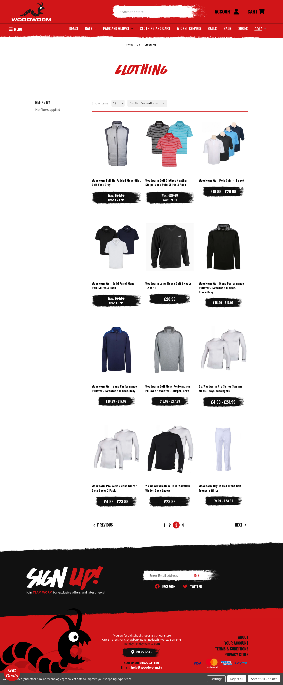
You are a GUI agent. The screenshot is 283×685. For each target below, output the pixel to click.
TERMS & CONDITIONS (231, 649)
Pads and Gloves (116, 28)
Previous (104, 525)
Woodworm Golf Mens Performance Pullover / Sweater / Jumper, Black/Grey (221, 287)
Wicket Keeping (189, 28)
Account (224, 11)
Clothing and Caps (155, 28)
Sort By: (134, 103)
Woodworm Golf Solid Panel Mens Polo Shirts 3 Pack (113, 285)
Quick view (116, 135)
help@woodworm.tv (146, 667)
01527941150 (149, 663)
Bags (227, 28)
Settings (216, 679)
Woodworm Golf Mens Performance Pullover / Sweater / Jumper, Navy (114, 388)
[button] (12, 673)
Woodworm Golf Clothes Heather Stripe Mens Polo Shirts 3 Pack (166, 182)
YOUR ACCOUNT (236, 643)
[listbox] (153, 103)
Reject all (236, 679)
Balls (212, 28)
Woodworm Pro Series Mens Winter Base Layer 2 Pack (114, 488)
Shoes (243, 28)
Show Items (100, 103)
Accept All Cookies (264, 679)
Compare (114, 143)
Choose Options (116, 151)
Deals (73, 28)
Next (239, 525)
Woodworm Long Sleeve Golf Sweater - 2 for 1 (169, 285)
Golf (258, 28)
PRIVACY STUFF (236, 654)
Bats (88, 28)
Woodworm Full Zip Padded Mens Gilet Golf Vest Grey (116, 182)
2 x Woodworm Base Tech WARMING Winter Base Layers (167, 488)
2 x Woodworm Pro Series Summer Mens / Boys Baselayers (221, 388)
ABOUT (243, 637)
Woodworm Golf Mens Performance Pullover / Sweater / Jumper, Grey (168, 388)
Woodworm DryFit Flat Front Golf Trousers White (220, 488)
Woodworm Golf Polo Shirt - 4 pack (221, 180)
